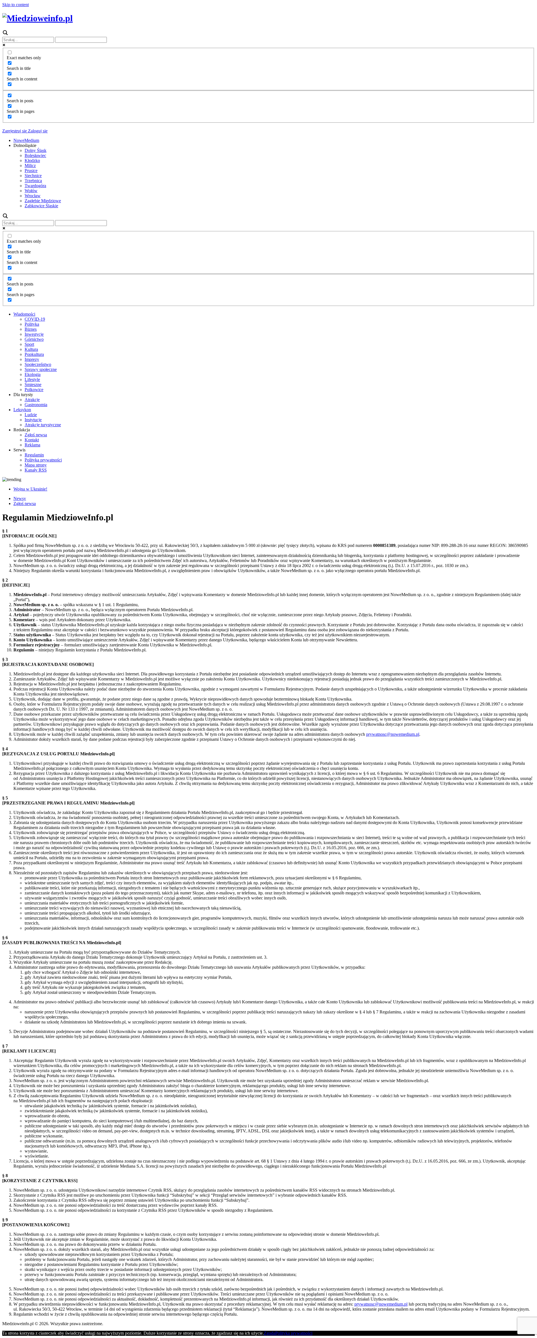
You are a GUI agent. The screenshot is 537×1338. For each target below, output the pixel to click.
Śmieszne (33, 384)
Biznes (31, 329)
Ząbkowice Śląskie (41, 205)
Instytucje (33, 419)
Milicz (30, 165)
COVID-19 (35, 319)
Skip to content (15, 4)
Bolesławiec (35, 155)
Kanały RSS (36, 470)
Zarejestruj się (14, 130)
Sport (29, 344)
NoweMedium (26, 140)
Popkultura (34, 354)
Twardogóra (35, 185)
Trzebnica (33, 180)
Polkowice (34, 389)
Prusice (31, 170)
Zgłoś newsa (36, 434)
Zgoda (269, 1333)
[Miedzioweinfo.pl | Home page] (37, 18)
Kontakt (32, 439)
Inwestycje (34, 334)
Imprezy (32, 359)
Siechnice (33, 175)
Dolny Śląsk (35, 150)
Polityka (32, 324)
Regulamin (34, 455)
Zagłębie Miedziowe (43, 200)
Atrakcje (32, 399)
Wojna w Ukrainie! (30, 489)
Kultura (31, 349)
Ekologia (33, 374)
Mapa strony (36, 465)
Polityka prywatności (43, 460)
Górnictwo (34, 339)
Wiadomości (24, 314)
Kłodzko (32, 160)
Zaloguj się (37, 130)
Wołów (31, 190)
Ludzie (31, 414)
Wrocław (33, 195)
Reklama (32, 444)
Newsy (19, 498)
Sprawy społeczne (41, 369)
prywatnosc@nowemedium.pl (392, 734)
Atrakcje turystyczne (43, 424)
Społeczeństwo (38, 364)
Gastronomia (36, 404)
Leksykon (22, 409)
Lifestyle (32, 379)
